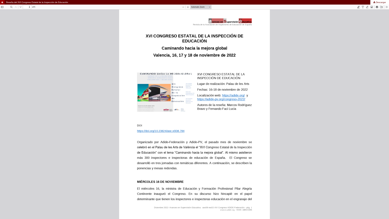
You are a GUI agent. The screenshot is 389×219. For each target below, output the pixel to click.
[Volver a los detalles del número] (2, 2)
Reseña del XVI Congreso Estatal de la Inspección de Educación (37, 2)
